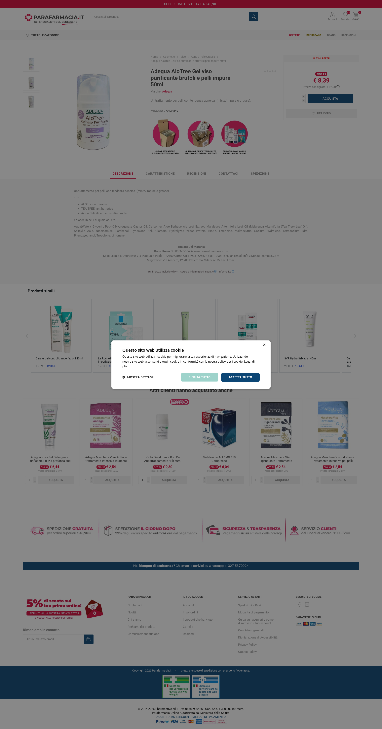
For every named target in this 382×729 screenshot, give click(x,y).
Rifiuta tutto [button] (200, 377)
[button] (138, 377)
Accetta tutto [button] (240, 377)
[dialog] (191, 364)
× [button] (264, 345)
